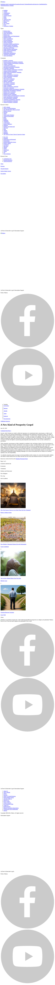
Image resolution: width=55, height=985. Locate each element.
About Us (5, 791)
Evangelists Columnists (8, 68)
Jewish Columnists (7, 77)
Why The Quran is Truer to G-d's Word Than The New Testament (16, 510)
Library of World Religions (9, 108)
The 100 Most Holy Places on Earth (11, 109)
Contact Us (6, 805)
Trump (4, 413)
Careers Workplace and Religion (10, 46)
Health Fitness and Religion (9, 50)
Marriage (5, 408)
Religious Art (6, 34)
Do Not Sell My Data (8, 804)
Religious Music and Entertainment (11, 36)
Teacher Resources (7, 161)
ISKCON (5, 128)
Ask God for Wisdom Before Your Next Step (11, 578)
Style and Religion (7, 40)
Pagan (4, 24)
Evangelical (17, 4)
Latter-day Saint (37, 4)
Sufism (5, 148)
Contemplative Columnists (9, 65)
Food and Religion (7, 32)
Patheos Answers (7, 111)
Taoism (5, 151)
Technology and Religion (9, 54)
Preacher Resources (7, 160)
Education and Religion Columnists (11, 67)
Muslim (43, 4)
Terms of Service (7, 802)
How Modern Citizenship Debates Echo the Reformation (13, 544)
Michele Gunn (4, 580)
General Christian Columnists (10, 71)
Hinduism (5, 125)
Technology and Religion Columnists (11, 99)
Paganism (5, 138)
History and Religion (8, 38)
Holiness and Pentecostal (9, 126)
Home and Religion (7, 51)
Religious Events (7, 37)
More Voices (6, 20)
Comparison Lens (7, 158)
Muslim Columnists (7, 81)
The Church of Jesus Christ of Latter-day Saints (14, 134)
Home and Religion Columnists (10, 76)
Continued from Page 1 (6, 430)
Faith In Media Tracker (6, 171)
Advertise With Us (7, 798)
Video (2, 163)
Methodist (5, 133)
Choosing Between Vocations (7, 612)
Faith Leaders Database (8, 115)
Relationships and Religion (9, 53)
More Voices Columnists (9, 78)
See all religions (7, 153)
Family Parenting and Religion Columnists (13, 69)
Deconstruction (6, 418)
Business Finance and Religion (10, 45)
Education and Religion (8, 47)
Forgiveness (6, 405)
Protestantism (6, 140)
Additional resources (5, 421)
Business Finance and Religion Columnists (13, 62)
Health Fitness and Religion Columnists (12, 72)
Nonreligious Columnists (9, 84)
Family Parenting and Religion (10, 49)
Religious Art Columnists (9, 93)
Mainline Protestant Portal (22, 458)
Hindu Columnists (7, 73)
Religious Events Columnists (9, 94)
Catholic (6, 4)
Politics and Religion (8, 41)
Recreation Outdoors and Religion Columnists (13, 89)
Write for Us (6, 800)
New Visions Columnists (9, 82)
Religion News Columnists (9, 91)
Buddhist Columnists (8, 60)
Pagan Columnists (7, 85)
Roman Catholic (7, 143)
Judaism (5, 130)
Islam (4, 129)
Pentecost (5, 416)
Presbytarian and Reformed (9, 139)
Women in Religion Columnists (10, 102)
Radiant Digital (6, 806)
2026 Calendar (6, 107)
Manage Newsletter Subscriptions (11, 808)
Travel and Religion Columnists (10, 101)
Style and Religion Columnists (10, 98)
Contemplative (11, 4)
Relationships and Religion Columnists (12, 90)
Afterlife (5, 411)
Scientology (6, 144)
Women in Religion (7, 42)
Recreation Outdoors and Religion (11, 44)
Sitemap (5, 810)
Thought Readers (4, 168)
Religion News (6, 31)
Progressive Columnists (8, 88)
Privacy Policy (6, 801)
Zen (4, 152)
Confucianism (6, 122)
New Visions (6, 23)
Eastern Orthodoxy (7, 124)
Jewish (32, 4)
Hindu (29, 4)
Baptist (5, 118)
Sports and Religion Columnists (10, 97)
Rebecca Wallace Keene (6, 512)
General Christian (24, 4)
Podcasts (5, 112)
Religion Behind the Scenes (9, 142)
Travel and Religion (7, 55)
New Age (5, 137)
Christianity (6, 121)
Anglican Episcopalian (8, 116)
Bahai (4, 117)
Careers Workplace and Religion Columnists (13, 63)
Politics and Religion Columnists (10, 86)
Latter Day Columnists (8, 80)
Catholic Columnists (8, 64)
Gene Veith (3, 614)
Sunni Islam (6, 150)
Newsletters (3, 173)
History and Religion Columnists (10, 75)
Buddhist (3, 4)
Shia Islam (5, 146)
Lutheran (5, 131)
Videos (5, 113)
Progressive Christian (9, 5)
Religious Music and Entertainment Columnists (14, 95)
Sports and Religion (7, 33)
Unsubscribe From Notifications (10, 809)
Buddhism (5, 120)
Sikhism (5, 147)
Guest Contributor (5, 546)
